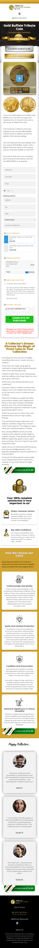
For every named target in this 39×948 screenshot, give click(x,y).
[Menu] (19, 13)
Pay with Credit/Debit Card (16, 309)
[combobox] (6, 191)
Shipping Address (9, 196)
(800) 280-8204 (20, 18)
